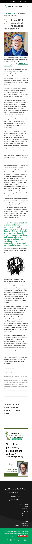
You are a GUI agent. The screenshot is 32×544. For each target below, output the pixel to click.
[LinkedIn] (17, 540)
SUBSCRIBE (22, 536)
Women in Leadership (21, 376)
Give (27, 519)
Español (6, 1)
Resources (25, 516)
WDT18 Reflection (9, 382)
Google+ (8, 410)
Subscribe (25, 509)
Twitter (16, 404)
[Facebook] (7, 540)
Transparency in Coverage (21, 525)
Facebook (8, 404)
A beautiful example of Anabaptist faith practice (13, 24)
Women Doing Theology (21, 382)
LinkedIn (17, 410)
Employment (24, 523)
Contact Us (25, 1)
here (10, 363)
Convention (20, 1)
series (21, 57)
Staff (26, 521)
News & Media (24, 504)
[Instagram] (14, 540)
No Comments (8, 372)
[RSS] (21, 540)
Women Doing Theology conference (14, 384)
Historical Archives (12, 1)
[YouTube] (25, 540)
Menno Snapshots (9, 376)
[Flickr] (10, 540)
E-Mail (7, 413)
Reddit (7, 407)
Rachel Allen (7, 380)
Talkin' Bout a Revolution (19, 380)
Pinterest (16, 407)
